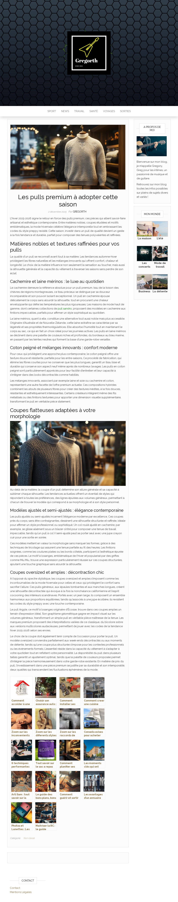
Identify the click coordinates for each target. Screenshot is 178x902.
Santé (94, 111)
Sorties (125, 111)
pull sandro (65, 308)
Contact (15, 887)
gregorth (79, 211)
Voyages (109, 111)
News (65, 111)
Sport (51, 111)
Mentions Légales (20, 892)
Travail (79, 111)
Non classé (29, 838)
